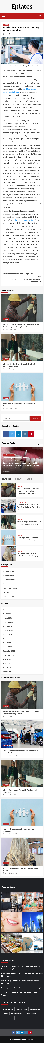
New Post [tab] (6, 478)
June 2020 (7, 643)
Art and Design (8, 571)
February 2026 (8, 622)
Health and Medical (9, 455)
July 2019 (6, 663)
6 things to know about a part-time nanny (21, 457)
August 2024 (8, 630)
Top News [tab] (17, 478)
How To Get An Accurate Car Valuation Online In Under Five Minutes (28, 507)
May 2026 (6, 610)
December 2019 (9, 651)
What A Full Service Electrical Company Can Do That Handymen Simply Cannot (28, 491)
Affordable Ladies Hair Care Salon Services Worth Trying (20, 993)
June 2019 (7, 667)
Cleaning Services (9, 580)
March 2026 (7, 618)
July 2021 (6, 639)
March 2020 (7, 647)
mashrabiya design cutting (23, 220)
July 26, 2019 (13, 460)
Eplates (22, 6)
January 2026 (8, 626)
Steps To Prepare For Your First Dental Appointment (26, 279)
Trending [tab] (27, 478)
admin (6, 34)
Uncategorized (21, 502)
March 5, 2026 (13, 873)
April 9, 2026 (13, 369)
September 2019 (9, 655)
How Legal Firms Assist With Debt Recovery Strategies (21, 988)
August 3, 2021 (15, 34)
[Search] (40, 15)
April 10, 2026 (13, 755)
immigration (7, 592)
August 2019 (8, 659)
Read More (6, 471)
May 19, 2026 (13, 329)
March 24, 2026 (13, 408)
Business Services (9, 575)
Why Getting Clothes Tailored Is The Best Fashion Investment (20, 982)
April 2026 (7, 614)
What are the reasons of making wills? (18, 272)
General (6, 24)
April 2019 (7, 672)
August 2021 (8, 634)
